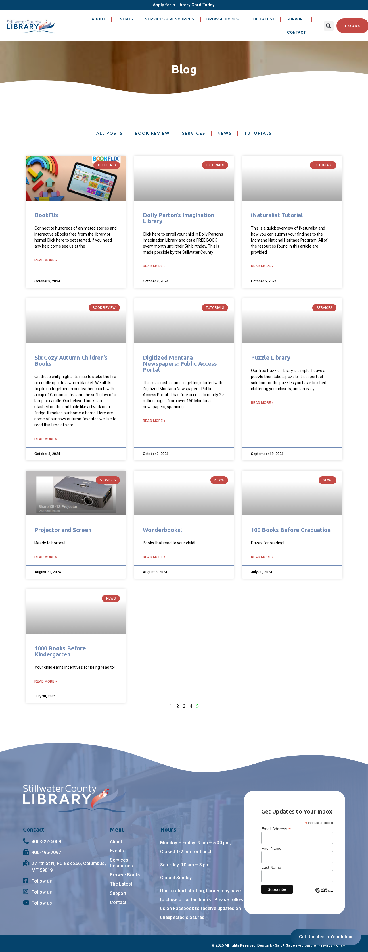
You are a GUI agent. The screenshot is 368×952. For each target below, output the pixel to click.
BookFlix (46, 215)
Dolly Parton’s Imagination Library (178, 218)
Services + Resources (169, 19)
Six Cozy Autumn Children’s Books (71, 360)
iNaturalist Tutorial (277, 215)
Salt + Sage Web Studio (295, 945)
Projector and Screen (62, 530)
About (99, 19)
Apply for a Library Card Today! (184, 4)
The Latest (263, 19)
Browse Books (222, 19)
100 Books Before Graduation (291, 530)
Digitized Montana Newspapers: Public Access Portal (180, 363)
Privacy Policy (332, 945)
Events (125, 19)
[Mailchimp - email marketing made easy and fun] (324, 894)
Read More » (45, 260)
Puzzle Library (270, 357)
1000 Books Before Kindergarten (60, 651)
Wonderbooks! (162, 530)
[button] (329, 26)
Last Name (271, 867)
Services (193, 133)
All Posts (109, 133)
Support (296, 19)
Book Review (152, 133)
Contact (296, 32)
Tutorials (258, 133)
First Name (271, 848)
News (224, 133)
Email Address (276, 828)
